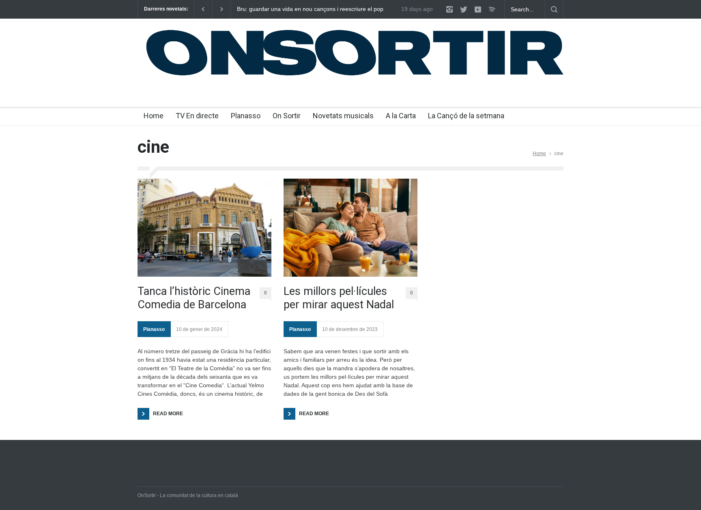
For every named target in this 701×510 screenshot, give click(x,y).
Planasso (245, 115)
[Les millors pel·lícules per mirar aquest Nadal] (350, 228)
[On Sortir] (350, 75)
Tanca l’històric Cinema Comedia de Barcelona (194, 298)
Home (153, 115)
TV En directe (197, 115)
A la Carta (401, 115)
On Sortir (287, 115)
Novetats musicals (343, 115)
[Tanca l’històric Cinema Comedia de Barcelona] (204, 228)
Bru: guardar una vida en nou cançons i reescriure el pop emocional (310, 9)
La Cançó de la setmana (466, 115)
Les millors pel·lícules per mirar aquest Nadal (339, 298)
